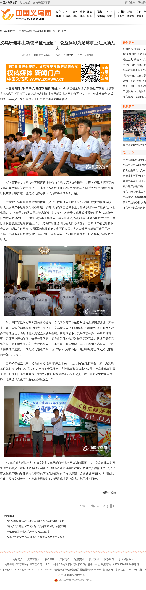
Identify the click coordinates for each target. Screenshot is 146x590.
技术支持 (94, 559)
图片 (109, 11)
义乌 (58, 11)
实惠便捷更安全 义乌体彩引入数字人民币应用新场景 (36, 537)
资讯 (89, 16)
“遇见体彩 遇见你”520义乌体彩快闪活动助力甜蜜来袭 (36, 526)
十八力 (121, 16)
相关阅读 (9, 516)
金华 (47, 564)
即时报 (48, 31)
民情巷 (67, 16)
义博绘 (121, 11)
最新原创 (128, 42)
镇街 (82, 11)
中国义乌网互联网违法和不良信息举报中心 (76, 564)
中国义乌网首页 (8, 2)
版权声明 (50, 559)
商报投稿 (130, 2)
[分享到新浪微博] (103, 506)
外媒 (89, 11)
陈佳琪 (57, 31)
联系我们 (109, 559)
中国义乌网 (25, 31)
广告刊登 (64, 559)
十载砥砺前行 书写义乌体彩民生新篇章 (28, 531)
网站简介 (18, 559)
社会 (82, 16)
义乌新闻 (38, 31)
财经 (75, 16)
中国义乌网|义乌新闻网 (26, 14)
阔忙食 (130, 16)
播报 (109, 16)
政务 (75, 11)
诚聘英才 (79, 559)
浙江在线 (25, 2)
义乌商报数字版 (41, 2)
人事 (65, 11)
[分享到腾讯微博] (108, 506)
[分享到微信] (93, 506)
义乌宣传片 (33, 559)
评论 (129, 11)
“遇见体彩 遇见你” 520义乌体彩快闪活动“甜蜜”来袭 (35, 521)
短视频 (101, 16)
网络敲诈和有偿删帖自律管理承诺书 (25, 564)
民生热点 (128, 152)
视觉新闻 (128, 106)
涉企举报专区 (126, 559)
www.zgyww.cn (22, 569)
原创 (58, 16)
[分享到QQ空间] (98, 506)
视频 (99, 11)
